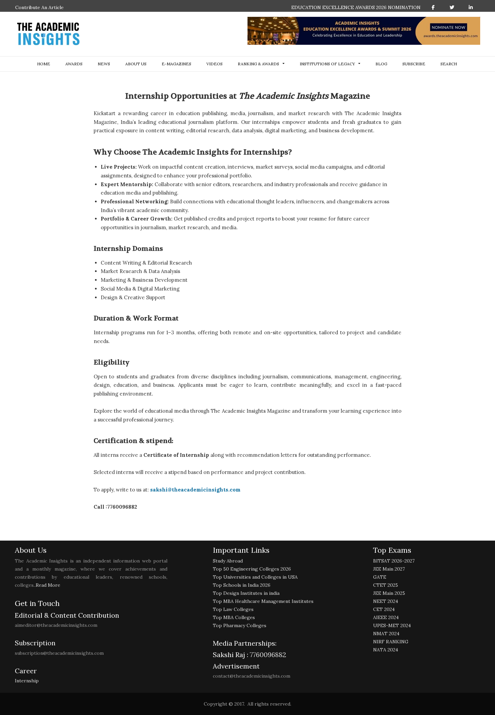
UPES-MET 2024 (392, 625)
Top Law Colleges (233, 609)
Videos (214, 63)
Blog (381, 63)
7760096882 (267, 654)
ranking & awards (258, 63)
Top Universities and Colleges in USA (255, 577)
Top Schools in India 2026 (241, 585)
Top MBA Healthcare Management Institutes (263, 601)
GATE (379, 577)
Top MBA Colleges (234, 617)
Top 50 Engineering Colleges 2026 (252, 569)
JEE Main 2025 (389, 593)
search (448, 63)
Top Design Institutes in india (246, 593)
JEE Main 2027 (389, 569)
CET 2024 (384, 609)
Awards (73, 63)
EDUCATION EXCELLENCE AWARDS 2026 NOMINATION (356, 7)
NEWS (104, 63)
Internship (27, 681)
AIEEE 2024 (386, 617)
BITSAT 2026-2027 (394, 561)
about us (135, 63)
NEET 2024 (385, 601)
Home (43, 63)
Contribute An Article (39, 7)
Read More (48, 585)
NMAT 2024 (386, 634)
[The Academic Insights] (48, 34)
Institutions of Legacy (327, 63)
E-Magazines (176, 63)
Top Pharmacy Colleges (239, 625)
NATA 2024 (385, 650)
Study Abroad (228, 561)
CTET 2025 (385, 585)
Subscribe (413, 63)
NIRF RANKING (390, 642)
